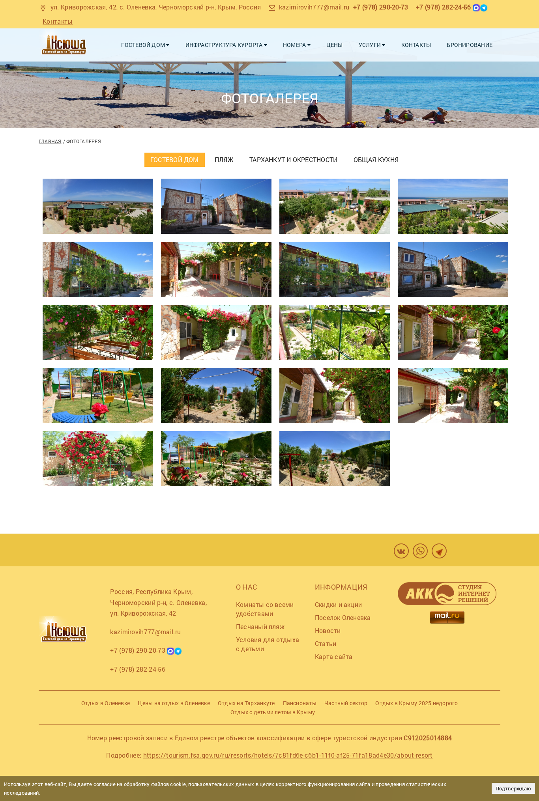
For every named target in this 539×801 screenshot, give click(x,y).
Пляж (224, 159)
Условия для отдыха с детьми (267, 644)
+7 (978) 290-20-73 (380, 7)
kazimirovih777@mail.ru (314, 7)
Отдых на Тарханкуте (246, 703)
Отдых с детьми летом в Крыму (272, 712)
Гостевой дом (143, 45)
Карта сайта (333, 656)
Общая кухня (376, 159)
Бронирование (469, 45)
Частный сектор (345, 703)
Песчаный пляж (260, 626)
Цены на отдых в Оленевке (174, 703)
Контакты (58, 21)
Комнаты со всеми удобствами (265, 609)
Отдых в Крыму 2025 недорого (416, 703)
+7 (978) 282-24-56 (443, 7)
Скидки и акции (338, 604)
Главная (50, 141)
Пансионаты (299, 703)
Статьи (325, 643)
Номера (295, 45)
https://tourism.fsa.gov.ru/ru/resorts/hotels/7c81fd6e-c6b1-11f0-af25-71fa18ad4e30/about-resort (288, 755)
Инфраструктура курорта (224, 45)
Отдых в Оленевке (105, 703)
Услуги (370, 45)
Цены (334, 45)
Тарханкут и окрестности (293, 159)
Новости (328, 630)
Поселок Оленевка (343, 617)
